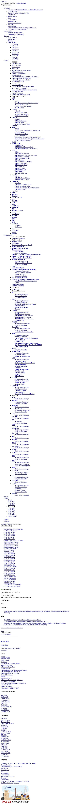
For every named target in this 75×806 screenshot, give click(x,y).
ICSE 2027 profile (9, 565)
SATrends (18, 225)
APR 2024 (4, 718)
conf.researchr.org (9, 648)
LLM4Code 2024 (6, 740)
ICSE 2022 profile (9, 558)
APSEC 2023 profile (10, 530)
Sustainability (12, 26)
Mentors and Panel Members (23, 263)
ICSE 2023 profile (9, 560)
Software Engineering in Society (21, 80)
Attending (7, 8)
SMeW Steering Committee (23, 272)
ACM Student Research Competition (26, 281)
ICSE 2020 (11, 513)
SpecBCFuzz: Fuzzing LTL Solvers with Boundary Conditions (22, 620)
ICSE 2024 (4, 524)
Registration (11, 14)
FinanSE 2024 (5, 727)
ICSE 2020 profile (9, 555)
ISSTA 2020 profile (10, 578)
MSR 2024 (4, 708)
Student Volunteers (17, 93)
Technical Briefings (17, 91)
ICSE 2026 (11, 503)
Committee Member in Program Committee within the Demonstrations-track (26, 621)
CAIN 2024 (4, 697)
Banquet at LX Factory (14, 23)
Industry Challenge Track (19, 73)
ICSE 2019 (11, 514)
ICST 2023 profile (9, 573)
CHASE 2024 (5, 698)
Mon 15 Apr (15, 49)
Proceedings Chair (20, 488)
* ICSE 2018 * (12, 516)
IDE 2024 (3, 735)
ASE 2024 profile (9, 535)
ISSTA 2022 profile (10, 579)
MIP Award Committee (22, 381)
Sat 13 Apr (15, 45)
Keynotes (11, 24)
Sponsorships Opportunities (16, 34)
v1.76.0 (17, 648)
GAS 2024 (4, 730)
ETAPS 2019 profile (10, 548)
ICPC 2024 (4, 703)
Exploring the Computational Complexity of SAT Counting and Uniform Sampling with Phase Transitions (35, 623)
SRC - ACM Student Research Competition (24, 90)
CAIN (17, 101)
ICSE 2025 (11, 505)
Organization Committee (22, 323)
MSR (16, 152)
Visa (9, 18)
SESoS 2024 (4, 754)
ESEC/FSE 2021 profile (11, 544)
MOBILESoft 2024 (6, 706)
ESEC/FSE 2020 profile (11, 542)
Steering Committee (21, 297)
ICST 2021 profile (9, 570)
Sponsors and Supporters (15, 32)
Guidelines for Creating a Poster (17, 29)
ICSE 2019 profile (9, 553)
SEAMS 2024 (5, 710)
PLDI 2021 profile (9, 581)
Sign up (6, 521)
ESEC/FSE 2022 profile (11, 545)
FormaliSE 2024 (5, 701)
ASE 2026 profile (9, 539)
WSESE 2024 (5, 756)
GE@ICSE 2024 (6, 731)
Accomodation (12, 19)
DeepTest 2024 (5, 720)
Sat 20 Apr (15, 57)
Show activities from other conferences (12, 628)
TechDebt (18, 183)
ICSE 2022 (11, 510)
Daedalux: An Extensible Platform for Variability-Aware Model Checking (25, 624)
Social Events (16, 67)
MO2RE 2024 (5, 741)
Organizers (18, 421)
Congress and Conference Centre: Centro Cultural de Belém (25, 10)
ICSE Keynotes (16, 63)
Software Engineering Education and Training (25, 76)
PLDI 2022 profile (9, 583)
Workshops (15, 68)
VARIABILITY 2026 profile (12, 584)
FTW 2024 (4, 728)
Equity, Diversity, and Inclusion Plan (18, 13)
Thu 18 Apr (15, 54)
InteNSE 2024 (5, 736)
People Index (15, 289)
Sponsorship (8, 31)
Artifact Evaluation (17, 72)
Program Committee (21, 253)
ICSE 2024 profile (6, 526)
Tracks (6, 60)
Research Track (16, 65)
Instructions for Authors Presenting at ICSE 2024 (22, 27)
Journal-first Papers (17, 85)
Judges (17, 282)
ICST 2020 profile (9, 568)
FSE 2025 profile (9, 550)
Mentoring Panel (20, 274)
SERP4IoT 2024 (5, 753)
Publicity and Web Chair (22, 465)
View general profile (6, 634)
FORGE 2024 (5, 700)
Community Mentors (21, 276)
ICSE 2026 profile (9, 563)
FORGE (17, 119)
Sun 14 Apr (15, 47)
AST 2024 (4, 695)
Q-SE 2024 (4, 744)
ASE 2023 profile (9, 534)
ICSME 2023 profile (10, 566)
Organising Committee (18, 238)
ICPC (17, 129)
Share (2, 631)
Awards (10, 41)
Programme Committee (22, 464)
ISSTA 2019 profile (10, 576)
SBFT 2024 (4, 751)
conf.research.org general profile (13, 529)
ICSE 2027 (11, 501)
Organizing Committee (22, 271)
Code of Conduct (13, 11)
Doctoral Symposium (18, 81)
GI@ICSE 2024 (5, 733)
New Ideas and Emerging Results (21, 70)
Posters (14, 83)
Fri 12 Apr (15, 44)
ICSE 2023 (11, 508)
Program (6, 36)
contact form (4, 645)
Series (10, 500)
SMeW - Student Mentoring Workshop (23, 86)
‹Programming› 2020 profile (12, 586)
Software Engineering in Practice (21, 78)
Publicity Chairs (20, 490)
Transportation (12, 21)
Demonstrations (16, 75)
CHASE (17, 111)
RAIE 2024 (4, 746)
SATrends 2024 (5, 749)
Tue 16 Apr (15, 50)
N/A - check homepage (22, 399)
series (9, 524)
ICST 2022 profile (9, 571)
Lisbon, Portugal (21, 3)
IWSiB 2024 (4, 738)
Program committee (21, 431)
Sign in (6, 519)
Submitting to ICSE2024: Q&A (21, 94)
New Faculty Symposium (19, 88)
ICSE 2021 (11, 511)
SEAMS (17, 176)
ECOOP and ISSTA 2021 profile (13, 540)
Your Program (12, 39)
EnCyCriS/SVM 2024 (7, 723)
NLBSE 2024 (5, 743)
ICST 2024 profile (9, 575)
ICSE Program (12, 37)
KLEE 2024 (4, 705)
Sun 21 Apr (15, 59)
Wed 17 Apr (15, 52)
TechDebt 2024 (5, 711)
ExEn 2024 (4, 725)
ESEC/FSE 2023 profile (11, 547)
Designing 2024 (5, 722)
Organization (8, 235)
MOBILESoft (19, 145)
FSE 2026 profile (9, 552)
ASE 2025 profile (9, 537)
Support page (4, 650)
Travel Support (12, 16)
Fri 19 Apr (15, 55)
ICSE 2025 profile (9, 562)
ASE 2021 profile (9, 532)
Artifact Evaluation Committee (24, 332)
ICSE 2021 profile (9, 557)
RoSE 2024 (4, 748)
